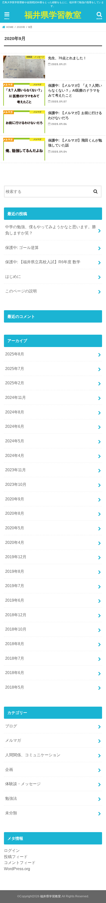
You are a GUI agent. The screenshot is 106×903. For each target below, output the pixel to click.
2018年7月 (14, 658)
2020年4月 (14, 542)
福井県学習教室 (52, 15)
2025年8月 (14, 354)
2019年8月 (14, 571)
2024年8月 (14, 412)
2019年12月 (15, 556)
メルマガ (13, 740)
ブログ (11, 726)
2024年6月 (14, 426)
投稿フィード (16, 856)
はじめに (13, 276)
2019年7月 (14, 585)
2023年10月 (15, 484)
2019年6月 (14, 600)
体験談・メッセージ (23, 783)
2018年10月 (15, 629)
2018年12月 (15, 615)
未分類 (11, 813)
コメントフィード (19, 862)
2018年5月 (14, 687)
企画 (9, 769)
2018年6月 (14, 672)
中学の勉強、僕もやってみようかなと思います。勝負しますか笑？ (50, 230)
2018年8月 (14, 643)
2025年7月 (14, 368)
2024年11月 (15, 397)
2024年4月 (14, 455)
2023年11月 (15, 470)
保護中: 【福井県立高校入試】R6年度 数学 (42, 262)
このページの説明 (21, 291)
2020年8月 (14, 513)
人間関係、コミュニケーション (32, 755)
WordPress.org (17, 868)
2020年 (21, 27)
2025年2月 (14, 383)
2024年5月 (14, 441)
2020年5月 (14, 528)
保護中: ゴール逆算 (22, 247)
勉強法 (11, 798)
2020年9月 (14, 499)
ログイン (12, 850)
